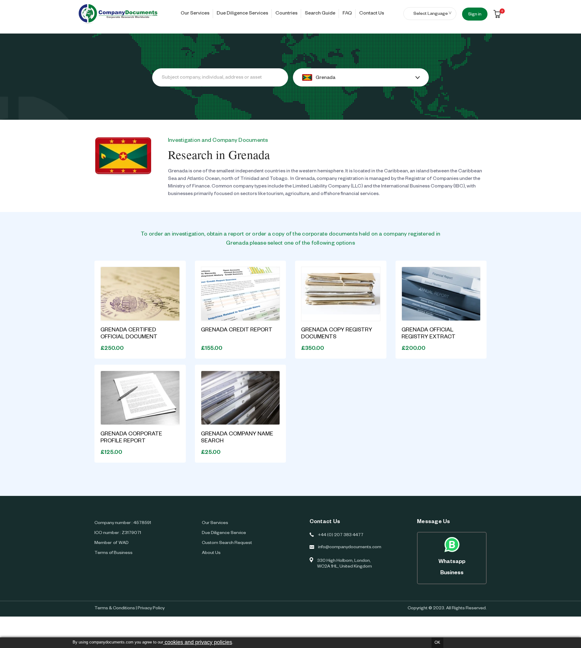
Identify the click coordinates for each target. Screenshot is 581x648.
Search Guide (320, 14)
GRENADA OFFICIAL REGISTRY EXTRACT (428, 333)
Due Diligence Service (224, 533)
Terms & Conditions (114, 608)
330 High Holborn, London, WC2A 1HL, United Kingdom (344, 564)
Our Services (195, 14)
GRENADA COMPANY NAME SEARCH (237, 437)
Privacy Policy (151, 608)
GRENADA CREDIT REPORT (236, 330)
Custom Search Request (227, 543)
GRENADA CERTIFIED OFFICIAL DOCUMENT (128, 333)
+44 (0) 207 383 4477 (340, 535)
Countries (286, 14)
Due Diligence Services (242, 14)
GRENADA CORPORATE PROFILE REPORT (131, 437)
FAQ (347, 14)
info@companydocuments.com (349, 547)
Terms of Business (113, 553)
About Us (211, 553)
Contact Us (371, 14)
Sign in (474, 14)
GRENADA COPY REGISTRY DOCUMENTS (336, 333)
